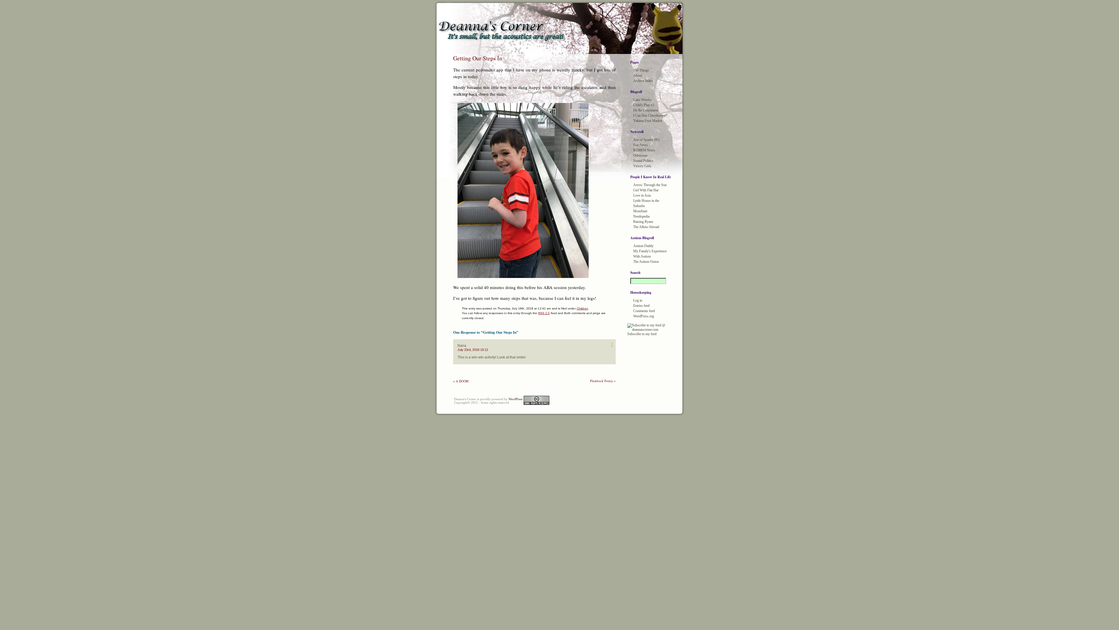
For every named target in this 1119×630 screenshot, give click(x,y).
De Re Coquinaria (645, 110)
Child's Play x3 (643, 105)
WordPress (515, 399)
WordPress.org (643, 316)
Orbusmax (640, 155)
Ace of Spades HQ (646, 140)
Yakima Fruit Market (647, 121)
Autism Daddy (643, 246)
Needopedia (641, 216)
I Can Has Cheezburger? (650, 115)
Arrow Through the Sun (650, 185)
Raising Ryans (643, 222)
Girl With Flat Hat (645, 190)
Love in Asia (642, 195)
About (637, 76)
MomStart (640, 211)
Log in (637, 300)
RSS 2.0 (544, 313)
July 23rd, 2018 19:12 (473, 349)
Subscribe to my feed (642, 334)
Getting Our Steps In (477, 58)
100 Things (641, 70)
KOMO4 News (644, 150)
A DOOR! (462, 381)
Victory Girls (642, 166)
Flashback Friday (601, 381)
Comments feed (644, 311)
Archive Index (643, 81)
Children (582, 308)
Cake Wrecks (642, 100)
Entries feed (641, 306)
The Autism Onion (646, 262)
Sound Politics (643, 161)
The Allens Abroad (646, 227)
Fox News (640, 145)
